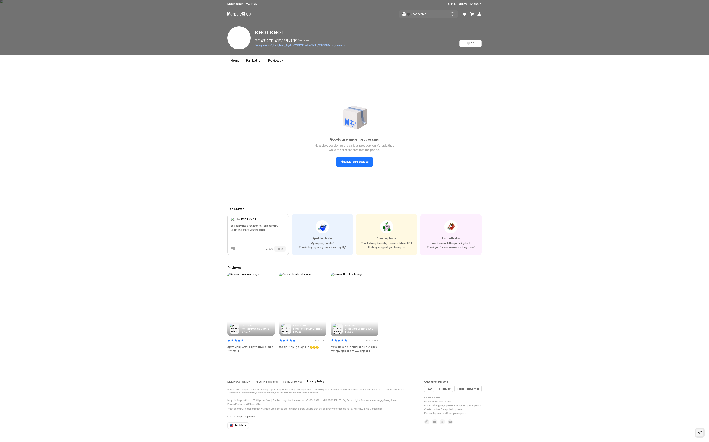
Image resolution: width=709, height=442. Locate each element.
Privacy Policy (315, 381)
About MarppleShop (267, 381)
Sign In (452, 3)
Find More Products (354, 162)
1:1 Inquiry (444, 388)
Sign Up (463, 3)
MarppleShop (235, 3)
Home (234, 60)
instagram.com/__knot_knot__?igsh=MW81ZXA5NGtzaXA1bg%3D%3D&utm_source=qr (300, 45)
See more (303, 40)
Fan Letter (254, 60)
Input (280, 248)
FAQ (429, 388)
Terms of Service (292, 381)
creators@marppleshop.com (452, 413)
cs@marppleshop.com (469, 405)
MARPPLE (251, 3)
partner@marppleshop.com (447, 409)
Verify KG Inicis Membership (368, 408)
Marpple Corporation (239, 381)
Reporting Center (468, 388)
